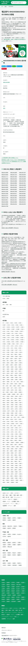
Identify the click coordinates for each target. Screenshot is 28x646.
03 (11, 381)
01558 (17, 335)
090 (11, 304)
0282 (11, 375)
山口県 (4, 555)
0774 (20, 430)
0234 (11, 358)
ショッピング (6, 503)
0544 (16, 398)
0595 (8, 415)
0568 (16, 407)
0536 (16, 396)
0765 (4, 428)
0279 (20, 373)
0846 (11, 444)
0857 (16, 448)
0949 (16, 465)
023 (3, 358)
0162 (4, 339)
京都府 (14, 544)
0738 (20, 419)
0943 (16, 463)
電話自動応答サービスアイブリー (9, 635)
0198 (8, 354)
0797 (4, 436)
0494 (11, 392)
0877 (4, 455)
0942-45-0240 (13, 195)
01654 (17, 342)
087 (16, 453)
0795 (16, 434)
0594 (4, 415)
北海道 (4, 518)
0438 (16, 383)
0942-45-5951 (22, 193)
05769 (4, 411)
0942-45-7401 (13, 200)
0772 (12, 430)
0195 (20, 352)
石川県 (4, 536)
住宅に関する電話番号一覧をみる (9, 284)
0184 (4, 350)
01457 (21, 331)
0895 (16, 459)
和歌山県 (10, 546)
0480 (20, 390)
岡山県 (14, 553)
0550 (16, 400)
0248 (20, 362)
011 (3, 323)
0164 (4, 342)
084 (3, 444)
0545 (20, 398)
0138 (22, 327)
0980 (11, 476)
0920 (16, 461)
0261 (4, 369)
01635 (21, 339)
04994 (4, 394)
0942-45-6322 (5, 174)
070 (3, 304)
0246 (12, 362)
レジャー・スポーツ (7, 499)
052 (18, 394)
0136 (21, 325)
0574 (12, 409)
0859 (4, 451)
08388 (17, 442)
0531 (4, 396)
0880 (16, 455)
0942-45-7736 (5, 197)
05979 (20, 415)
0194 (16, 352)
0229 (20, 356)
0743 (16, 421)
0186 (12, 350)
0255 (16, 365)
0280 (7, 375)
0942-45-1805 (5, 189)
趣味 (11, 495)
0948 (12, 465)
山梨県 (4, 534)
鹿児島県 (15, 565)
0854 (4, 448)
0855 (8, 448)
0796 (20, 434)
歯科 (15, 505)
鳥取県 (4, 553)
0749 (4, 425)
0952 (8, 467)
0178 (4, 348)
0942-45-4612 (13, 179)
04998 (13, 394)
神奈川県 (10, 526)
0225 (8, 356)
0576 (20, 409)
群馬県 (14, 528)
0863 (11, 451)
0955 (16, 467)
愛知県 (9, 542)
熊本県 (19, 563)
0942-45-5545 (22, 176)
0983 (4, 478)
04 (14, 381)
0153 (20, 333)
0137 (4, 327)
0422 (22, 381)
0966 (4, 472)
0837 (4, 442)
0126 (20, 323)
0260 (20, 367)
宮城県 (19, 518)
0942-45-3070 (22, 204)
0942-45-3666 (13, 181)
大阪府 (4, 544)
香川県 (14, 555)
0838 (8, 442)
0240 (11, 360)
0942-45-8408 (22, 185)
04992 (20, 392)
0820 (20, 436)
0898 (8, 461)
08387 (12, 442)
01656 (4, 344)
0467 (8, 388)
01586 (17, 337)
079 (19, 432)
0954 (12, 467)
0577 (8, 411)
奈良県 (4, 546)
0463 (19, 386)
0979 (4, 476)
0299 (8, 381)
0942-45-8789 (22, 181)
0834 (11, 440)
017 (21, 344)
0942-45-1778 (22, 187)
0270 (20, 371)
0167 (17, 344)
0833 (7, 440)
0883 (20, 455)
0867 (4, 453)
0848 (4, 446)
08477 (20, 444)
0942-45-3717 (22, 191)
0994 (21, 480)
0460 (14, 386)
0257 (4, 367)
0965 (20, 469)
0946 (4, 465)
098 (8, 476)
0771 (8, 430)
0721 (19, 417)
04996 (8, 394)
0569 (20, 407)
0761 (15, 425)
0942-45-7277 (22, 172)
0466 (4, 388)
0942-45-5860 (6, 82)
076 (11, 425)
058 (16, 411)
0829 (20, 438)
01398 (17, 329)
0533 (12, 396)
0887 (12, 457)
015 (12, 333)
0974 (12, 474)
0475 (20, 388)
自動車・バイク (6, 501)
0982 (20, 476)
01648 (8, 342)
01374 (13, 327)
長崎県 (14, 563)
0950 (4, 467)
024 (8, 360)
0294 (12, 379)
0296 (20, 379)
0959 (8, 469)
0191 (4, 352)
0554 (8, 402)
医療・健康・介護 (18, 495)
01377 (17, 327)
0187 (16, 350)
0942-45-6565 (5, 179)
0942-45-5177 (5, 195)
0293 (8, 379)
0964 (16, 469)
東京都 (4, 526)
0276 (8, 373)
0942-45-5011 (13, 193)
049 (3, 392)
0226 (12, 356)
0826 (12, 438)
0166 (13, 344)
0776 (4, 432)
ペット (12, 503)
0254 (11, 365)
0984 (8, 478)
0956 (20, 467)
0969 (16, 472)
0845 (7, 444)
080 (7, 304)
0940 (8, 463)
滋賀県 (19, 544)
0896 (20, 459)
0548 (8, 400)
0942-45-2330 (22, 179)
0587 (16, 413)
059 (20, 413)
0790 (4, 434)
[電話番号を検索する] (12, 2)
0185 (8, 350)
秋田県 (4, 520)
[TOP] (2, 6)
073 (3, 419)
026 (16, 367)
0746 (8, 423)
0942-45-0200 (13, 187)
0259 (12, 367)
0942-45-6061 (22, 195)
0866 (20, 451)
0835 (16, 440)
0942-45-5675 (22, 174)
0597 (16, 415)
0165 (13, 342)
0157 (8, 337)
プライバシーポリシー (7, 630)
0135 (17, 325)
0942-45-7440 (13, 185)
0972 (4, 474)
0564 (20, 404)
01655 (21, 342)
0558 (4, 404)
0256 (20, 365)
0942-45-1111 (5, 176)
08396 (21, 442)
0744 (20, 421)
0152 (16, 333)
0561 (8, 404)
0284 (20, 375)
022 (12, 354)
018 (12, 348)
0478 (8, 390)
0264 (12, 369)
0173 (8, 346)
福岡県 (4, 563)
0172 (4, 346)
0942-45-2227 (13, 189)
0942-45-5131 (22, 202)
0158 (13, 337)
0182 (16, 348)
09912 (7, 480)
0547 (4, 400)
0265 (16, 369)
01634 (17, 339)
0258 (8, 367)
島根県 (9, 553)
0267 (4, 371)
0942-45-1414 (13, 174)
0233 (7, 358)
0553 (4, 402)
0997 (17, 482)
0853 (21, 446)
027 (16, 371)
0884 (4, 457)
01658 (8, 344)
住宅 (4, 108)
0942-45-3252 (5, 202)
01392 (8, 329)
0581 (20, 411)
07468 (12, 423)
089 (20, 457)
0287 (8, 377)
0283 (16, 375)
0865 (16, 451)
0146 (4, 333)
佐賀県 (9, 563)
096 (12, 469)
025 (3, 365)
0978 (20, 474)
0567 (12, 407)
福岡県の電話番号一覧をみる (8, 271)
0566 (8, 407)
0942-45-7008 (5, 191)
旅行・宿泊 (5, 495)
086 (8, 451)
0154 (4, 335)
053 (21, 394)
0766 (8, 428)
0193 (12, 352)
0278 (16, 373)
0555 (12, 402)
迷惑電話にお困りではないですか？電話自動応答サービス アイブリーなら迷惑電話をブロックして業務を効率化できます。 (14, 161)
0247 (16, 362)
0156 (21, 335)
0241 (16, 360)
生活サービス (6, 493)
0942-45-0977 (22, 197)
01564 (4, 337)
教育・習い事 (6, 497)
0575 (16, 409)
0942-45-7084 (5, 193)
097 (20, 472)
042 (18, 381)
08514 (13, 446)
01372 (8, 327)
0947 (8, 465)
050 (3, 310)
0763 (19, 425)
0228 (16, 356)
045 (7, 386)
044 (3, 386)
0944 (20, 463)
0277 (12, 373)
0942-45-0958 (5, 172)
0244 (8, 362)
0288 (12, 377)
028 (3, 375)
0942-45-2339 (5, 187)
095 (20, 465)
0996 (8, 482)
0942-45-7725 (5, 206)
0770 (4, 430)
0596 (12, 415)
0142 (22, 329)
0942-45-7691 (13, 197)
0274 (4, 373)
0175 (16, 346)
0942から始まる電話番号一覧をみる (10, 228)
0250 (7, 365)
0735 (7, 419)
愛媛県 (19, 555)
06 (11, 417)
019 (20, 350)
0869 (12, 453)
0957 (4, 469)
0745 (4, 423)
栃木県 (9, 528)
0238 (4, 360)
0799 (12, 436)
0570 (4, 317)
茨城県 (4, 528)
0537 (20, 396)
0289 (16, 377)
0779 (12, 432)
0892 (4, 459)
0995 (4, 482)
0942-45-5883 (13, 183)
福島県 (14, 520)
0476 (4, 390)
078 (16, 432)
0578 (13, 411)
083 (3, 440)
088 (12, 455)
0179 (8, 348)
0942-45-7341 (22, 183)
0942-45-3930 (13, 202)
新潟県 (14, 534)
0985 (12, 478)
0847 (16, 444)
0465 (23, 386)
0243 (4, 362)
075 (8, 425)
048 (16, 390)
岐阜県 (14, 542)
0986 (16, 478)
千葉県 (20, 526)
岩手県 (14, 518)
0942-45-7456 (13, 191)
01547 (8, 335)
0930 (4, 463)
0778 (8, 432)
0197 (4, 354)
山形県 (9, 520)
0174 (12, 346)
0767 (12, 428)
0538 (4, 398)
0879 (8, 455)
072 (15, 417)
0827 (16, 438)
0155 (13, 335)
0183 (20, 348)
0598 (4, 417)
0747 (17, 423)
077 (20, 428)
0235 (16, 358)
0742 (12, 421)
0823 (4, 438)
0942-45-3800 (5, 204)
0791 (8, 434)
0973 (8, 474)
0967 (8, 472)
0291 (4, 379)
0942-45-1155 (5, 183)
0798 (8, 436)
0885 (8, 457)
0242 (20, 360)
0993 (17, 480)
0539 (8, 398)
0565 (4, 407)
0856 (12, 448)
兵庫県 (9, 544)
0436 (11, 383)
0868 (8, 453)
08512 (8, 446)
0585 (8, 413)
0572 (4, 409)
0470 (16, 388)
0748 (21, 423)
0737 (16, 419)
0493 (7, 392)
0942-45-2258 (13, 172)
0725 (23, 417)
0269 (12, 371)
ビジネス (17, 493)
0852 (17, 446)
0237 (20, 358)
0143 (4, 331)
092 (12, 461)
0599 (8, 417)
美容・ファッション (15, 497)
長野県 (9, 534)
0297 (4, 381)
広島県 (19, 553)
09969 (12, 482)
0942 (12, 463)
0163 (8, 339)
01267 (4, 325)
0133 (8, 325)
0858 (20, 448)
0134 (13, 325)
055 (12, 400)
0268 (8, 371)
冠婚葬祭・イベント (7, 505)
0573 (8, 409)
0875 (20, 453)
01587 (21, 337)
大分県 (4, 565)
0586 (12, 413)
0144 (8, 331)
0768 (16, 428)
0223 (20, 354)
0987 (20, 478)
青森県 (9, 518)
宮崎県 (9, 565)
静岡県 (4, 542)
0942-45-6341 (5, 185)
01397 (13, 329)
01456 (16, 331)
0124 (11, 323)
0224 (4, 356)
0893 (8, 459)
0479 (12, 390)
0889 (16, 457)
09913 (12, 480)
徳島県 (9, 555)
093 (19, 461)
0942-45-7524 (13, 176)
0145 (12, 331)
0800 (8, 298)
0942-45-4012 (13, 204)
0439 (20, 383)
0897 (4, 461)
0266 (20, 369)
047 (12, 388)
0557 (20, 402)
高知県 (4, 557)
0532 (8, 396)
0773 (16, 430)
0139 (4, 329)
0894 (12, 459)
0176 (20, 346)
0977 (16, 474)
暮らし (17, 503)
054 (12, 398)
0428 (4, 383)
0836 (20, 440)
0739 (4, 421)
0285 (4, 377)
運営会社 (4, 627)
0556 (16, 402)
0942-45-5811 (5, 200)
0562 (12, 404)
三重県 (19, 542)
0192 (8, 352)
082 (16, 436)
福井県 (9, 536)
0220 (16, 354)
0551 (20, 400)
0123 (7, 323)
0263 (8, 369)
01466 (8, 333)
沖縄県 (20, 565)
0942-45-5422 (22, 189)
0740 (8, 421)
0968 (12, 472)
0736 (11, 419)
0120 (4, 298)
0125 (16, 323)
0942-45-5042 (5, 181)
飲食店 (15, 499)
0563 (16, 404)
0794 (12, 434)
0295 (16, 379)
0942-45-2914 (22, 200)
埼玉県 (15, 526)
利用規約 (4, 633)
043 (8, 383)
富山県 (19, 534)
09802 (16, 476)
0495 (16, 392)
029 (20, 377)
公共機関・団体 (15, 501)
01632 (12, 339)
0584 (4, 413)
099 (3, 480)
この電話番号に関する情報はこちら (10, 158)
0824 (8, 438)
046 (11, 386)
